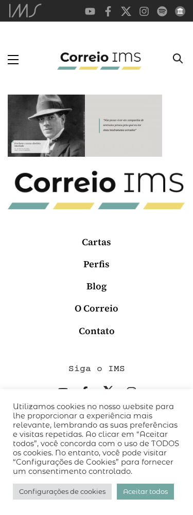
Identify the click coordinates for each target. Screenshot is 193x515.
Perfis (96, 264)
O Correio (96, 308)
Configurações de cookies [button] (62, 491)
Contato (97, 330)
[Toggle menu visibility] (13, 59)
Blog (96, 286)
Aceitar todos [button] (145, 491)
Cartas (96, 241)
